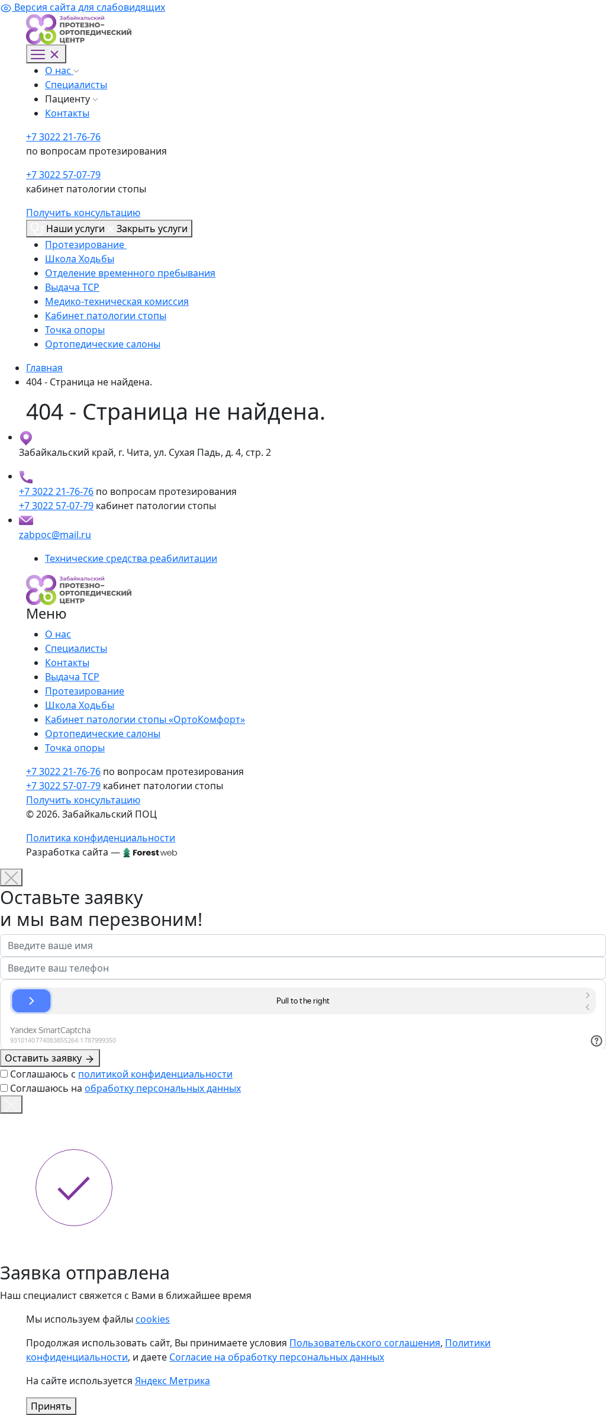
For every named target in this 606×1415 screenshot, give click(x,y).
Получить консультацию (83, 212)
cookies (153, 1319)
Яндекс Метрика (172, 1380)
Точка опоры (75, 329)
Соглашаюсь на (125, 1088)
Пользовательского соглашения (364, 1342)
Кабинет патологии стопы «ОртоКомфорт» (145, 719)
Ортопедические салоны (102, 343)
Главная (44, 367)
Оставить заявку (44, 1058)
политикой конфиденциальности (155, 1073)
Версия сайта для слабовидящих (88, 7)
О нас (59, 70)
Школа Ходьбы (79, 258)
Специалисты (76, 84)
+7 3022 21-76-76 (63, 136)
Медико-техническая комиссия (117, 301)
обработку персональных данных (163, 1088)
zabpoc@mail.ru (55, 534)
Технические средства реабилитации (131, 558)
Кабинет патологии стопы (105, 315)
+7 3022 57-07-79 (63, 174)
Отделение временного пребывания (130, 272)
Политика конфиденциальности (100, 837)
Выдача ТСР (72, 287)
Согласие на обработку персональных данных (276, 1356)
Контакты (67, 113)
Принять (51, 1406)
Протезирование (86, 244)
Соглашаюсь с (121, 1073)
